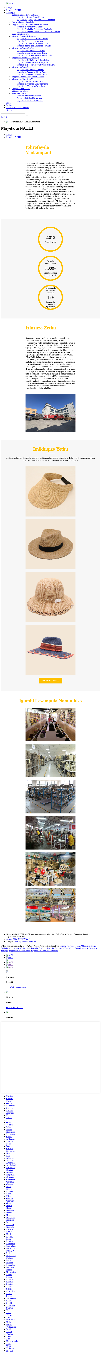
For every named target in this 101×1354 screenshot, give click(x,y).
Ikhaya (9, 8)
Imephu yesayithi (67, 946)
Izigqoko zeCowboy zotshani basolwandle (34, 55)
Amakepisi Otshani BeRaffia (29, 96)
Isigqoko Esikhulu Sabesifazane (44, 951)
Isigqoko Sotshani (38, 948)
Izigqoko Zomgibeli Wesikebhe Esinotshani (30, 24)
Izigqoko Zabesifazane (21, 88)
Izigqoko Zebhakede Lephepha (30, 41)
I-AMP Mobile (82, 946)
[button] (50, 680)
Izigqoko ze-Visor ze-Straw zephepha (32, 84)
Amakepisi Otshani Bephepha (29, 98)
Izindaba (9, 103)
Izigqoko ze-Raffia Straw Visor (30, 81)
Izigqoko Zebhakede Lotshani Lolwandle (34, 46)
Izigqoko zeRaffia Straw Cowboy (31, 50)
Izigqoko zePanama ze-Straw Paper (31, 72)
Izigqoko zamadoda (20, 91)
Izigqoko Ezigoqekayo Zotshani (25, 15)
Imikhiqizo (10, 12)
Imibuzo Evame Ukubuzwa (17, 107)
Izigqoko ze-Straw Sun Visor (24, 79)
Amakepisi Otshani (19, 93)
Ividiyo (9, 105)
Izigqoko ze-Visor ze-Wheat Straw (31, 86)
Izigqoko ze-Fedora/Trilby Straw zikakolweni (36, 65)
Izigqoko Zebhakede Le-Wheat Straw (32, 43)
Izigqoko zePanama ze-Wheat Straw (32, 74)
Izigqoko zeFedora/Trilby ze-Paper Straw (34, 62)
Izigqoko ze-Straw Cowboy (23, 48)
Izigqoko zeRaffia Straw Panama (30, 69)
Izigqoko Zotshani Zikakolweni (30, 100)
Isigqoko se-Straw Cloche (19, 951)
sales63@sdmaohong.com (25, 941)
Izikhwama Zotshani (20, 34)
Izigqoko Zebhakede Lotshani (24, 36)
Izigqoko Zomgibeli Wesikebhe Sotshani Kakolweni (38, 31)
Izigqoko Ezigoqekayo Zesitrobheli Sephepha (36, 19)
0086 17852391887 (14, 1007)
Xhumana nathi (12, 110)
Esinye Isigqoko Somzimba (23, 22)
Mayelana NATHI (13, 10)
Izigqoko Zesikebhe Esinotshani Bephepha (34, 29)
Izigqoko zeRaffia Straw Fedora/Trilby (33, 60)
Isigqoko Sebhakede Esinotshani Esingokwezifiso (67, 948)
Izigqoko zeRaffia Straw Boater (30, 27)
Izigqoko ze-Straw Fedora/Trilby (25, 58)
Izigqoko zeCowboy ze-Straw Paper (32, 53)
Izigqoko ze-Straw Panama (23, 67)
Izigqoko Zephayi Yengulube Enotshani (28, 77)
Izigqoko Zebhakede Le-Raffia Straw (32, 39)
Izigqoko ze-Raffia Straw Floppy (30, 17)
